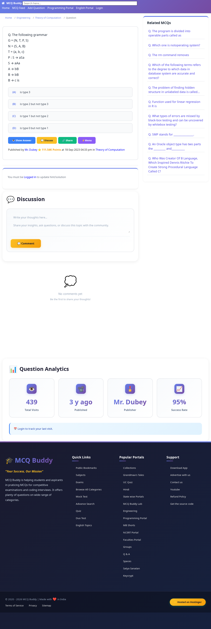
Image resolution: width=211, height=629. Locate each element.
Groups (127, 546)
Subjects (80, 475)
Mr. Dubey (31, 149)
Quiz (78, 510)
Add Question (36, 8)
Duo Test (81, 518)
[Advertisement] (105, 334)
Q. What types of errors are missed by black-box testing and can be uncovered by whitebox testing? (175, 120)
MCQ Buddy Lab (132, 503)
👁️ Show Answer (21, 140)
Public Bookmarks (86, 467)
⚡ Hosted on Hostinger (188, 602)
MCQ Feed (18, 8)
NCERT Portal (130, 532)
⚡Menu (87, 140)
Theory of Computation (48, 17)
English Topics (84, 525)
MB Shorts (129, 525)
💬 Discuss (47, 140)
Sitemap (46, 605)
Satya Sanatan (131, 568)
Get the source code (182, 503)
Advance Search (85, 503)
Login (99, 8)
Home (6, 8)
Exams (79, 482)
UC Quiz (128, 482)
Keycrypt (128, 575)
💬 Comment (25, 243)
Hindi (126, 489)
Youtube (175, 489)
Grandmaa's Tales (133, 475)
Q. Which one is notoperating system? (174, 45)
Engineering (23, 17)
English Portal (84, 8)
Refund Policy (178, 496)
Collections (129, 467)
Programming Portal (60, 8)
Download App (178, 467)
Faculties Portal (132, 539)
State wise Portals (133, 496)
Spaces (127, 561)
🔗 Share (67, 140)
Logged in (30, 177)
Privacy (33, 605)
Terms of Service (14, 605)
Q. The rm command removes (168, 55)
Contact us (176, 482)
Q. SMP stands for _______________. (171, 134)
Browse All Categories (89, 489)
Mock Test (81, 496)
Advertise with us (180, 475)
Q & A (126, 554)
